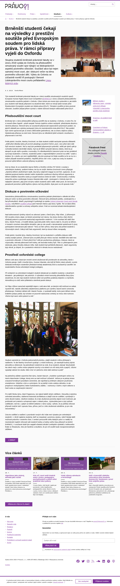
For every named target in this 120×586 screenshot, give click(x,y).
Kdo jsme (10, 521)
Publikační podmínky (14, 535)
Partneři (9, 529)
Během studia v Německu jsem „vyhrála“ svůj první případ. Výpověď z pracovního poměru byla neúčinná (102, 106)
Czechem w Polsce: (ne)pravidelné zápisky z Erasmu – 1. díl (102, 130)
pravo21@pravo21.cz (99, 521)
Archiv (9, 542)
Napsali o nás (11, 524)
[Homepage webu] (17, 6)
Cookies (7, 565)
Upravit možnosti (58, 582)
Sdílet (12, 440)
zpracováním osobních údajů (62, 549)
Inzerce (9, 532)
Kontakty (10, 537)
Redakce (10, 527)
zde (62, 523)
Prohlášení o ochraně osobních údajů (19, 540)
